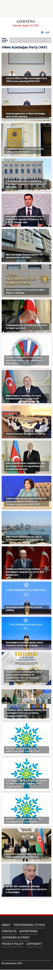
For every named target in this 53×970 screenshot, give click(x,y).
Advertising (28, 931)
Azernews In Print (16, 937)
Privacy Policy (13, 944)
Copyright (34, 944)
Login (47, 32)
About (6, 925)
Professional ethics (29, 925)
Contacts (9, 931)
